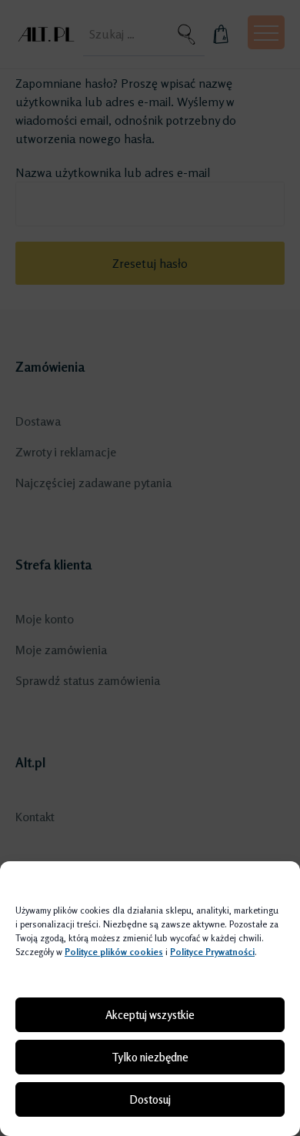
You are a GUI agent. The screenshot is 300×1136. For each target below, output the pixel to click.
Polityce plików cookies (114, 951)
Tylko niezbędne (150, 1057)
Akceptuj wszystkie (150, 1014)
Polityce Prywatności (212, 951)
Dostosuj (150, 1099)
